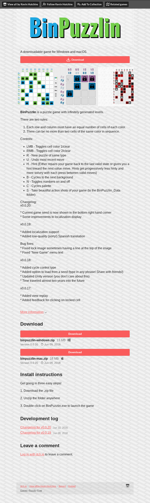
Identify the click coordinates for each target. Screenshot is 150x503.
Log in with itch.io (32, 454)
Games (23, 490)
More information (32, 312)
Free (39, 490)
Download (77, 59)
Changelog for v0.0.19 (35, 432)
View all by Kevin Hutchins (42, 486)
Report (62, 486)
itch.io (23, 486)
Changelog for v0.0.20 (35, 427)
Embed (72, 486)
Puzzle (32, 490)
